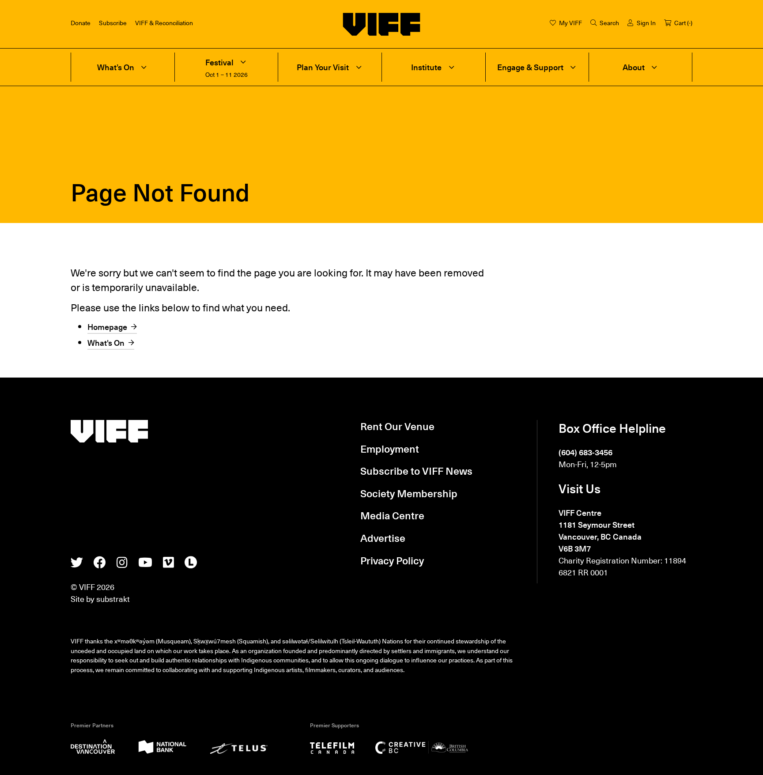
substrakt (113, 599)
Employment (389, 448)
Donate (81, 22)
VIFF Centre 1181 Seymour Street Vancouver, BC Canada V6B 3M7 (600, 530)
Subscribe (113, 22)
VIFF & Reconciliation (164, 22)
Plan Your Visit (323, 67)
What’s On (115, 67)
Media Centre (392, 515)
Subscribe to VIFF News (416, 470)
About (634, 67)
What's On (106, 342)
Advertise (382, 537)
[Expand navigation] (144, 67)
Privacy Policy (392, 560)
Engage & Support (530, 67)
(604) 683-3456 (585, 452)
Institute (426, 67)
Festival (219, 62)
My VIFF (570, 22)
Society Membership (408, 493)
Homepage (107, 327)
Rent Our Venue (397, 426)
